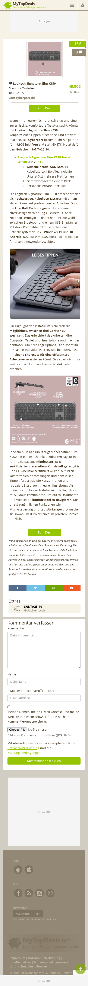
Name (11, 674)
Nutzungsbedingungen (24, 753)
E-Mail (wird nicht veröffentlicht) (30, 691)
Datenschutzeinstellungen (28, 966)
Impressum (17, 958)
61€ (39, 162)
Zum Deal (44, 108)
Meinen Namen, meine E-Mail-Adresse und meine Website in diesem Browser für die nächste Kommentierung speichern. (43, 716)
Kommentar (15, 628)
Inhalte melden (20, 962)
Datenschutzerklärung (23, 748)
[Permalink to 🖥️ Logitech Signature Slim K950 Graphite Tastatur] (45, 59)
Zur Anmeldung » (28, 914)
